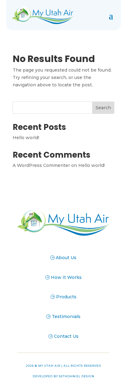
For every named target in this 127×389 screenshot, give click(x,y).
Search (103, 107)
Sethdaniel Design (76, 376)
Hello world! (26, 137)
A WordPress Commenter (41, 165)
